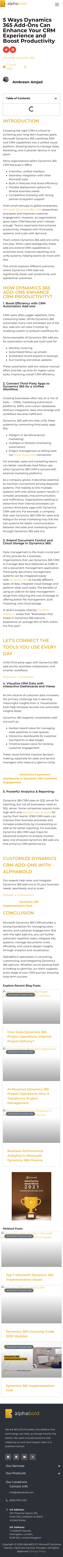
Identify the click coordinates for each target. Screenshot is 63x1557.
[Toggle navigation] (31, 4)
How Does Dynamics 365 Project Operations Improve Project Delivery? (29, 1036)
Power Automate (24, 454)
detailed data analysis (36, 812)
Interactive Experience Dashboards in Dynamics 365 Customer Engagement (30, 778)
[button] (6, 49)
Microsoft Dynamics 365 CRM (22, 209)
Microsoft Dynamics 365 (18, 57)
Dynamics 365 (18, 579)
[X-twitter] (33, 1457)
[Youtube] (24, 1457)
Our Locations (16, 1482)
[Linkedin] (16, 1457)
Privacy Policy (38, 1551)
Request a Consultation (18, 677)
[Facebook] (8, 1457)
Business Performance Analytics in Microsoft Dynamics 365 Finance (25, 1155)
